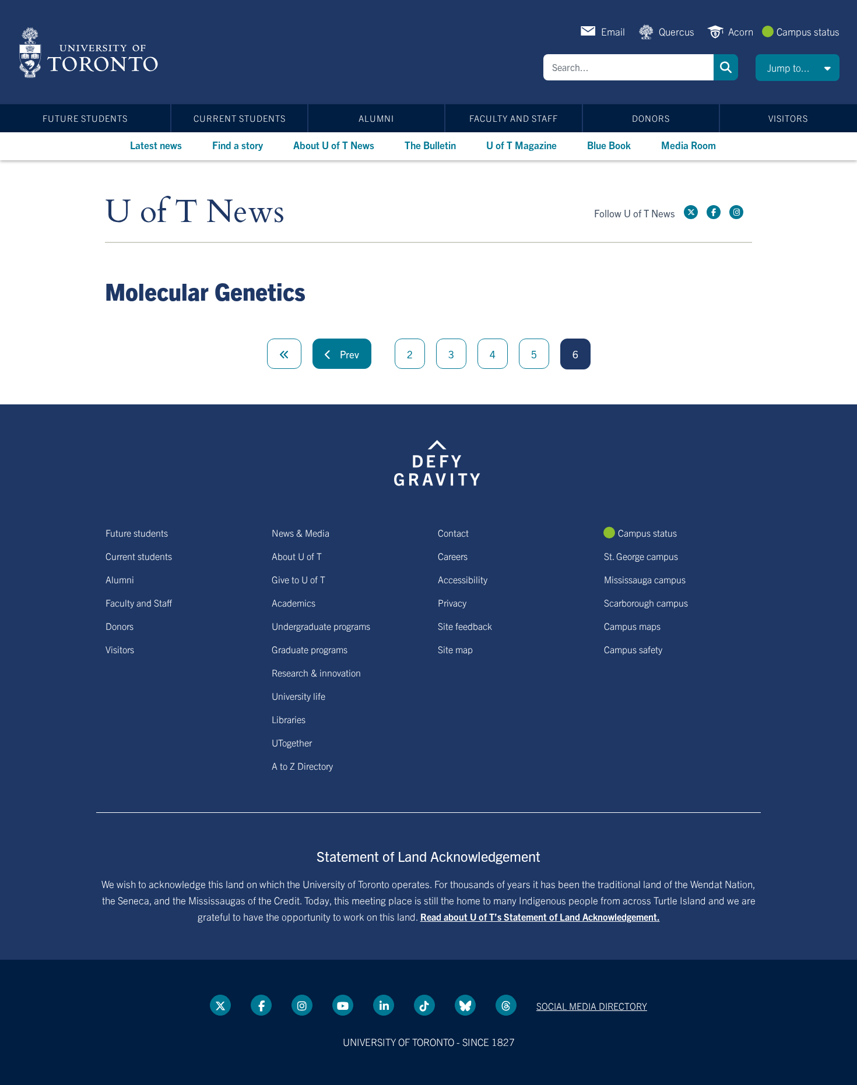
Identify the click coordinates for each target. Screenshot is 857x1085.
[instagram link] (736, 212)
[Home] (90, 52)
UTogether (292, 742)
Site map (455, 649)
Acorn (740, 31)
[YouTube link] (342, 1005)
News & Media (300, 532)
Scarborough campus (646, 602)
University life (298, 696)
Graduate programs (309, 649)
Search (726, 67)
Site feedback (465, 626)
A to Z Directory (302, 766)
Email (613, 31)
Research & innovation (316, 672)
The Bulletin (430, 145)
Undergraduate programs (321, 626)
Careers (453, 556)
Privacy (452, 602)
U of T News (195, 212)
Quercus (676, 31)
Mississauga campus (645, 579)
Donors (651, 118)
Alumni (376, 118)
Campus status (808, 31)
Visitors (788, 118)
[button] (798, 67)
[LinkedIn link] (383, 1005)
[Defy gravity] (437, 461)
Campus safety (633, 649)
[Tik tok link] (424, 1005)
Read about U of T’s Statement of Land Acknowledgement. (540, 916)
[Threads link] (506, 1005)
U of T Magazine (521, 145)
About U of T (297, 556)
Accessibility (462, 579)
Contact (453, 532)
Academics (293, 602)
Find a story (237, 145)
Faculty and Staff (513, 118)
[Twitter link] (691, 212)
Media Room (688, 145)
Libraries (288, 719)
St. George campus (641, 556)
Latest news (156, 145)
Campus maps (632, 626)
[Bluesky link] (465, 1005)
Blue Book (609, 145)
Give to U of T (298, 579)
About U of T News (333, 145)
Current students (240, 118)
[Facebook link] (714, 212)
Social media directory (591, 1006)
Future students (85, 118)
